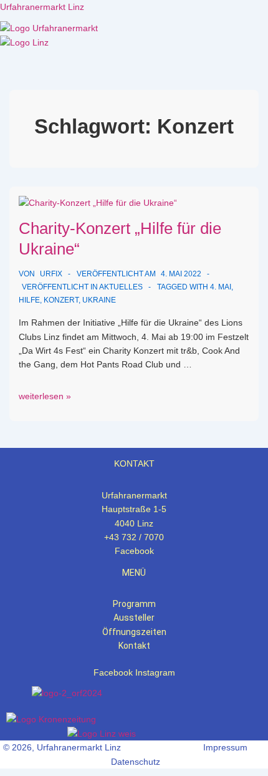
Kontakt (134, 646)
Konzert (61, 300)
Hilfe (29, 300)
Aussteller (134, 618)
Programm (134, 604)
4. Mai (220, 287)
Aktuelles (121, 287)
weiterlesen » (45, 396)
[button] (133, 56)
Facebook (134, 551)
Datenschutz (135, 762)
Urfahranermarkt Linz (42, 7)
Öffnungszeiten (134, 632)
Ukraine (99, 300)
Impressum (225, 747)
